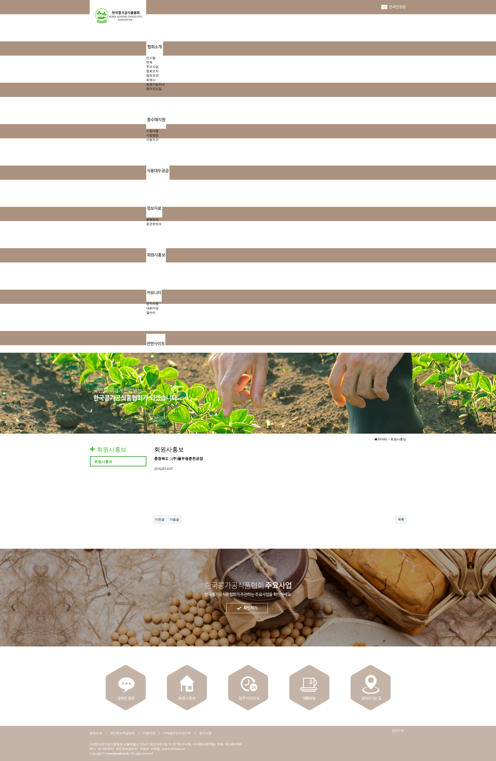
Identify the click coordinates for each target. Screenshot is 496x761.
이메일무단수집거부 (177, 733)
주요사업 (152, 67)
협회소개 (96, 733)
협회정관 (152, 75)
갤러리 (151, 312)
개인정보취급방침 (122, 733)
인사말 (151, 58)
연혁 (149, 62)
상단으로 (398, 730)
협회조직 (152, 71)
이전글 (159, 519)
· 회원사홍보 (102, 462)
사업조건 (152, 139)
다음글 (174, 519)
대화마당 (152, 308)
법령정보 (152, 219)
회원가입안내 (155, 84)
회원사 (151, 80)
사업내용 (152, 131)
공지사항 (152, 304)
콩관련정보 (154, 224)
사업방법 (152, 135)
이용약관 (149, 733)
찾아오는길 (154, 89)
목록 (401, 519)
